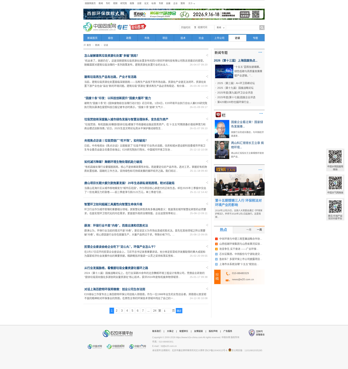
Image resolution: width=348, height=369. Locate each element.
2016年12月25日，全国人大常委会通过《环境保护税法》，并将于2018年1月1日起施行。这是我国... (238, 213)
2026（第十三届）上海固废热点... (235, 60)
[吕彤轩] (222, 121)
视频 (115, 3)
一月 (248, 229)
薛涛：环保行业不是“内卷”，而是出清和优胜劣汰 (116, 225)
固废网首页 (90, 3)
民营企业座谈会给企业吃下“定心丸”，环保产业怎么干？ (120, 246)
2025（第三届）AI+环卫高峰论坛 (236, 83)
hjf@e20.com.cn (169, 346)
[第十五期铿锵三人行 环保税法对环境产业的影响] (239, 175)
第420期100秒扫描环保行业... (234, 102)
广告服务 (227, 331)
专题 (255, 37)
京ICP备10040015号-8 (216, 350)
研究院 (123, 3)
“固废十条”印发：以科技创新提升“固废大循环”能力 (117, 98)
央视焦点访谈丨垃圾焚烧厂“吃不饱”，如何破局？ (116, 140)
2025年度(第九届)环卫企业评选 (235, 92)
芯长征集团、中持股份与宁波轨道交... (240, 253)
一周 (259, 229)
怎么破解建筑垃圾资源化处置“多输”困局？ (111, 55)
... (148, 310)
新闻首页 (92, 37)
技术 (183, 37)
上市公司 (219, 37)
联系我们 (156, 331)
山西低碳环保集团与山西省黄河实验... (240, 243)
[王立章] (222, 142)
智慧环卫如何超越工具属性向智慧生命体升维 (113, 204)
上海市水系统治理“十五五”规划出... (239, 264)
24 (154, 310)
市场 (146, 37)
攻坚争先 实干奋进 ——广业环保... (238, 248)
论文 (146, 3)
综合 (110, 37)
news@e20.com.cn (243, 279)
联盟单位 (183, 331)
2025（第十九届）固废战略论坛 (235, 87)
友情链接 (198, 331)
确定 (179, 310)
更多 (260, 52)
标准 (154, 3)
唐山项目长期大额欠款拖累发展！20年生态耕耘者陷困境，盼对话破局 (129, 183)
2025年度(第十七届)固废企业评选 (236, 97)
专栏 (108, 3)
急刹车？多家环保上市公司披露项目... (240, 259)
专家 (161, 3)
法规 (139, 3)
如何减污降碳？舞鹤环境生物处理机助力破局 (113, 161)
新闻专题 (221, 53)
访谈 (237, 37)
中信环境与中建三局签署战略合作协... (240, 238)
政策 (132, 3)
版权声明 (213, 331)
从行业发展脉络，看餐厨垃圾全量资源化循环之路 (116, 268)
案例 (183, 3)
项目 (164, 37)
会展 (168, 3)
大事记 (170, 331)
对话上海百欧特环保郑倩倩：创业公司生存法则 (114, 289)
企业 (175, 3)
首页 (89, 45)
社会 (201, 37)
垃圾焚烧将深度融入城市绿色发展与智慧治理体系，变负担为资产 (126, 119)
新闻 (101, 3)
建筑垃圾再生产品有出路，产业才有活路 (110, 76)
